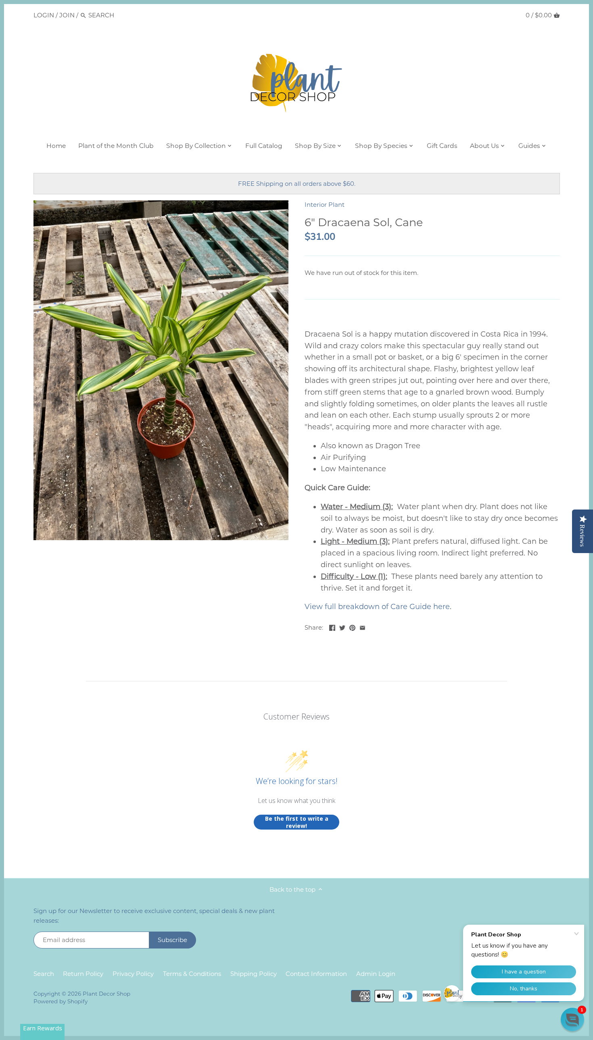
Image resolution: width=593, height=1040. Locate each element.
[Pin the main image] (352, 626)
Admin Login (375, 974)
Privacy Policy (133, 974)
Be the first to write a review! (296, 822)
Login (43, 15)
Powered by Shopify (60, 1001)
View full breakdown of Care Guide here (377, 606)
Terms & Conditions (192, 974)
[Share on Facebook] (332, 626)
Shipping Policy (253, 974)
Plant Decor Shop (106, 993)
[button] (572, 1019)
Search (43, 974)
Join (67, 15)
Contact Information (316, 974)
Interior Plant (325, 204)
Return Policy (83, 974)
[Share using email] (362, 626)
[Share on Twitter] (342, 626)
